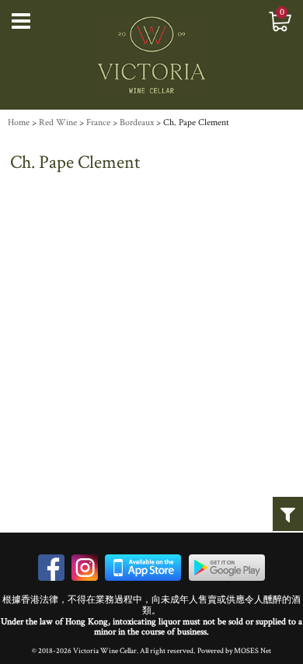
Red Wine (58, 122)
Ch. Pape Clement (196, 122)
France (98, 122)
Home (19, 122)
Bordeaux (137, 122)
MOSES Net (252, 650)
